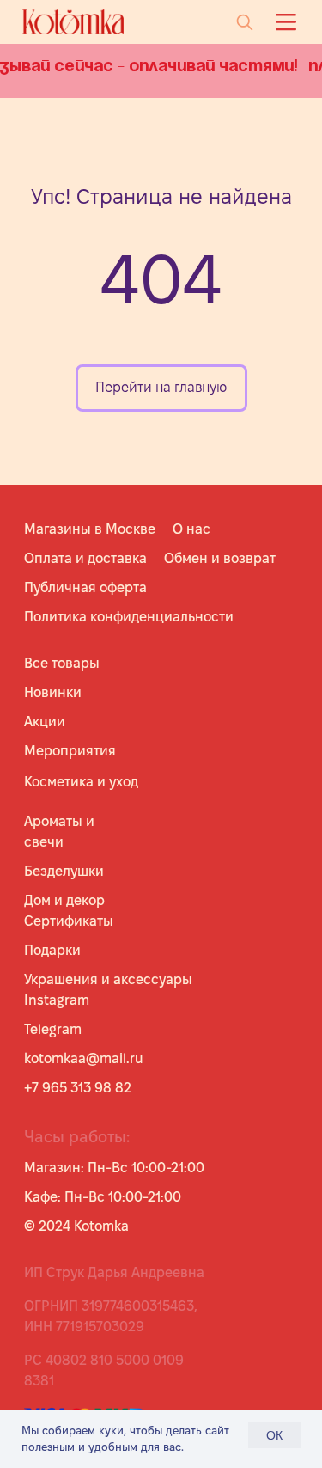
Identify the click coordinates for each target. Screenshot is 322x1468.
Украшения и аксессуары (108, 979)
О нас (191, 529)
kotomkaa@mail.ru (83, 1058)
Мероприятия (70, 750)
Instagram (56, 1000)
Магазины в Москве (89, 529)
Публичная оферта (85, 587)
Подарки (52, 950)
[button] (285, 22)
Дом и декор (64, 900)
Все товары (62, 663)
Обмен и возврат (220, 558)
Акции (44, 721)
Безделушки (64, 871)
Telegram (53, 1029)
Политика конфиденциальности (129, 616)
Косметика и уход (81, 781)
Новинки (53, 692)
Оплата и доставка (85, 558)
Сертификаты (68, 921)
